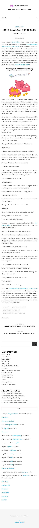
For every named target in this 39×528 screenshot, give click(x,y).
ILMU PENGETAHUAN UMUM (11, 370)
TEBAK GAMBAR (7, 373)
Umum (4, 379)
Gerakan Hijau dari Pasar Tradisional (13, 396)
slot (11, 454)
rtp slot (6, 428)
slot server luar (17, 439)
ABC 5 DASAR (6, 354)
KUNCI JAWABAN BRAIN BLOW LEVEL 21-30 (23, 288)
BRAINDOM (5, 361)
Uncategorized (6, 382)
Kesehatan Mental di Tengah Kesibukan (14, 402)
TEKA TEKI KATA (7, 377)
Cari (35, 344)
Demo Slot (26, 475)
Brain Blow (16, 42)
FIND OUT (5, 368)
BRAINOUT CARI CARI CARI (10, 366)
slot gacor (5, 432)
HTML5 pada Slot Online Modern (12, 393)
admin (6, 318)
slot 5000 (5, 481)
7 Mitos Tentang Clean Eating (11, 398)
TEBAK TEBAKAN (7, 375)
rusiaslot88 (5, 492)
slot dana (5, 417)
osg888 (17, 443)
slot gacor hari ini (13, 414)
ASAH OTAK (5, 357)
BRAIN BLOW (19, 27)
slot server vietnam (8, 468)
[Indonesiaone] (19, 6)
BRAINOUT (5, 363)
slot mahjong (17, 435)
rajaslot (9, 446)
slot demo (5, 496)
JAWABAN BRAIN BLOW (22, 65)
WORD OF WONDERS (8, 384)
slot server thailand (8, 421)
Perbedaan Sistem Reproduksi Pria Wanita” (15, 400)
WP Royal (25, 516)
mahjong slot (6, 485)
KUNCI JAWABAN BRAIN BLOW (10, 310)
